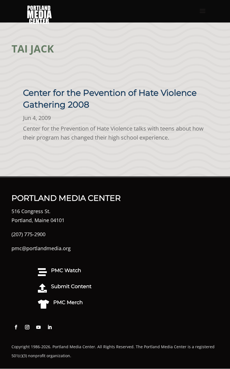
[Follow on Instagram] (27, 327)
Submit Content (71, 286)
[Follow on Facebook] (16, 327)
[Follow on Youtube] (38, 327)
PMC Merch (68, 302)
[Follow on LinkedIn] (49, 327)
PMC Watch (66, 270)
